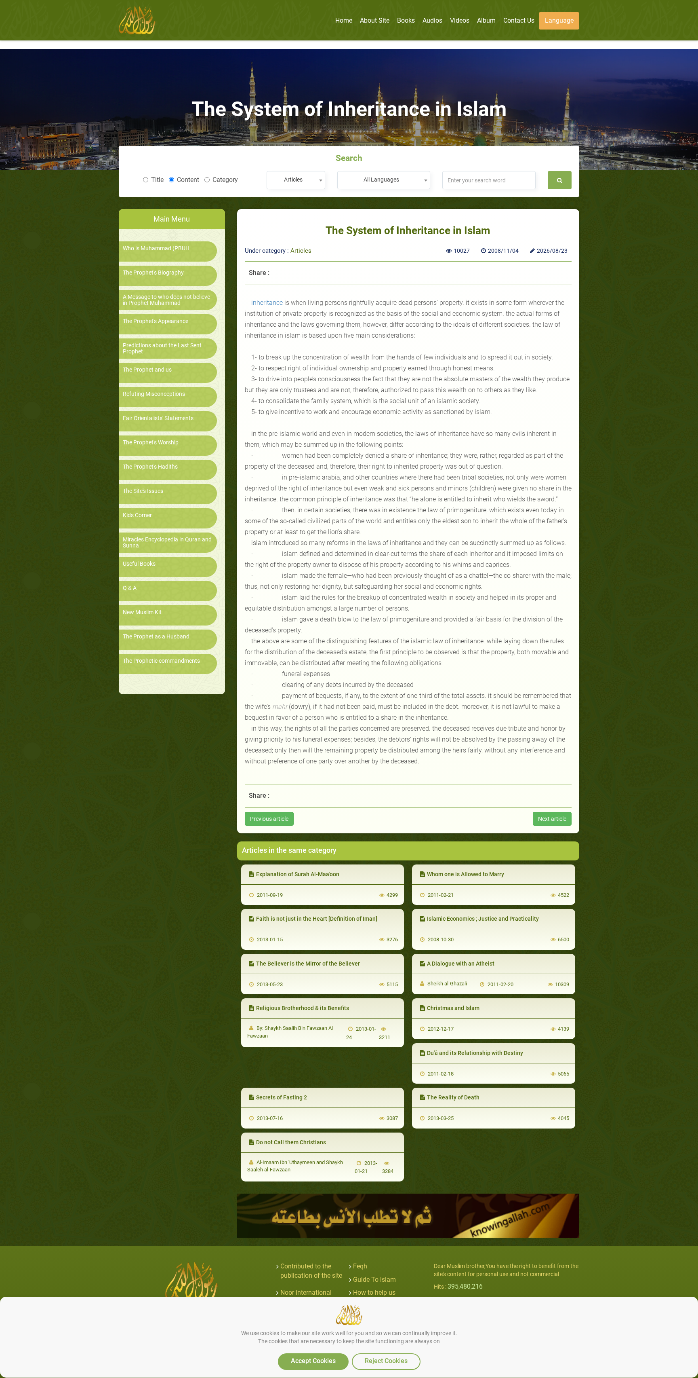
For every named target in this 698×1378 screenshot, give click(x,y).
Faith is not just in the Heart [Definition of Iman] (316, 918)
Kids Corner (137, 515)
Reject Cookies (386, 1361)
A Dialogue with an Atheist (460, 963)
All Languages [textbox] (381, 179)
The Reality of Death (453, 1097)
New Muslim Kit (142, 612)
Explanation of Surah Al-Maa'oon (297, 874)
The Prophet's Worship (151, 443)
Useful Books (139, 564)
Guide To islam (374, 1279)
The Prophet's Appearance (155, 321)
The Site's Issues (143, 491)
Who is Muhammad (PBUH (156, 248)
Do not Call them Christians (291, 1142)
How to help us (374, 1292)
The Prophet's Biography (153, 273)
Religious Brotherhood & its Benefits (302, 1008)
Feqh (360, 1266)
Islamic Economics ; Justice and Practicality (483, 918)
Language (559, 20)
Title (157, 180)
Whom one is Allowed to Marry (465, 874)
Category (225, 180)
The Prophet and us (147, 370)
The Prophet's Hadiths (150, 467)
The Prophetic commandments (161, 661)
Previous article (269, 819)
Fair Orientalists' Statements (158, 418)
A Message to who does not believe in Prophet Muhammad (166, 300)
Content (188, 180)
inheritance (267, 302)
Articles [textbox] (293, 179)
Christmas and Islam (453, 1008)
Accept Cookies (313, 1361)
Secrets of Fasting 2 (281, 1097)
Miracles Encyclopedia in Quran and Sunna (167, 543)
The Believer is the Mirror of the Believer (308, 963)
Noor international (306, 1292)
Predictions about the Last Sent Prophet (162, 348)
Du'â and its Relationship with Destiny (475, 1053)
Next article (552, 819)
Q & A (130, 588)
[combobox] (296, 180)
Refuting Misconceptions (154, 394)
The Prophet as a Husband (156, 637)
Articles (300, 250)
